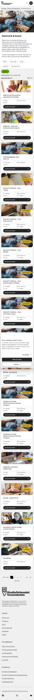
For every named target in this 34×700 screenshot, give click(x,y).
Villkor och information (8, 646)
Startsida (3, 8)
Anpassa (16, 364)
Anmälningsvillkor (7, 653)
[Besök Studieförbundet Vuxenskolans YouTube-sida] (31, 696)
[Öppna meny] (31, 3)
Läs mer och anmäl (10, 107)
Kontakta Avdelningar (8, 678)
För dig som (5, 621)
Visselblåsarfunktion (7, 682)
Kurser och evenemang (14, 8)
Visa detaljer (25, 354)
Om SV (3, 624)
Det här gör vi (5, 618)
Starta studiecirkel (7, 628)
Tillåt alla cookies (17, 359)
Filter (5, 71)
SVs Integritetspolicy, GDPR (9, 650)
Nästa (16, 581)
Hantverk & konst (26, 8)
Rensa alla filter (6, 78)
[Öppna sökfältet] (27, 3)
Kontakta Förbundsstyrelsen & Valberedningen (14, 675)
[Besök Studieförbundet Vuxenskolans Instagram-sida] (17, 696)
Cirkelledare (5, 631)
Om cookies (5, 660)
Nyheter (4, 634)
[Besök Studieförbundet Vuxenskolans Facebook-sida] (3, 696)
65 (27, 577)
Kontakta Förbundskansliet (9, 671)
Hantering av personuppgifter (10, 656)
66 (30, 577)
